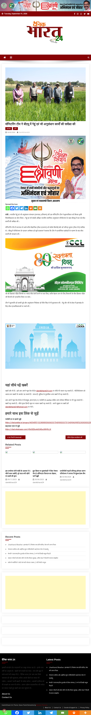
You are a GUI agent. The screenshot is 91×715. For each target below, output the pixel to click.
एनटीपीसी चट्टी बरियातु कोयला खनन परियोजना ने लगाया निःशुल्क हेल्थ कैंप (72, 472)
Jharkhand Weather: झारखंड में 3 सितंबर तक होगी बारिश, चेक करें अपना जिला (32, 545)
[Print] (31, 208)
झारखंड (9, 128)
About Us (6, 694)
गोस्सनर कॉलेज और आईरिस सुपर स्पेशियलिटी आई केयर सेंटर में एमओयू (28, 549)
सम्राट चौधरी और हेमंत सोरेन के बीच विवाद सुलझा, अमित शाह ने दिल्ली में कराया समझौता (33, 558)
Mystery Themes (41, 705)
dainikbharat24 (24, 132)
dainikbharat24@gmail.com (16, 407)
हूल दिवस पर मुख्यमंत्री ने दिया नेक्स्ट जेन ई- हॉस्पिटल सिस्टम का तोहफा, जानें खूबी (45, 473)
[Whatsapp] (8, 208)
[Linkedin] (26, 208)
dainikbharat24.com (44, 391)
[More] (40, 208)
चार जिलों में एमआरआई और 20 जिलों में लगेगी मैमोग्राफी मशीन (16, 437)
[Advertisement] (45, 508)
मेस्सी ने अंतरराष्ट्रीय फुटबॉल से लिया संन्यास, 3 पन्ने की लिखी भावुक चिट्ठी (29, 554)
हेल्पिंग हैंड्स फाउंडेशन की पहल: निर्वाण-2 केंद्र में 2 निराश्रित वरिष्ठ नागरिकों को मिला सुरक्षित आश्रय (76, 437)
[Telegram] (21, 208)
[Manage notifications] (4, 711)
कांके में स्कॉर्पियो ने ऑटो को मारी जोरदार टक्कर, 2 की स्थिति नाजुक (27, 562)
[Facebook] (12, 208)
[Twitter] (17, 208)
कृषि (15, 128)
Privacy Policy (84, 707)
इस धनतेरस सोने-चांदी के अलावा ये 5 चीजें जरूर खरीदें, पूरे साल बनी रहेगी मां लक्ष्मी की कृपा (17, 473)
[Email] (35, 208)
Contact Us (7, 697)
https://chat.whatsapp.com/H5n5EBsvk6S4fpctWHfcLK (28, 429)
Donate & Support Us (70, 707)
